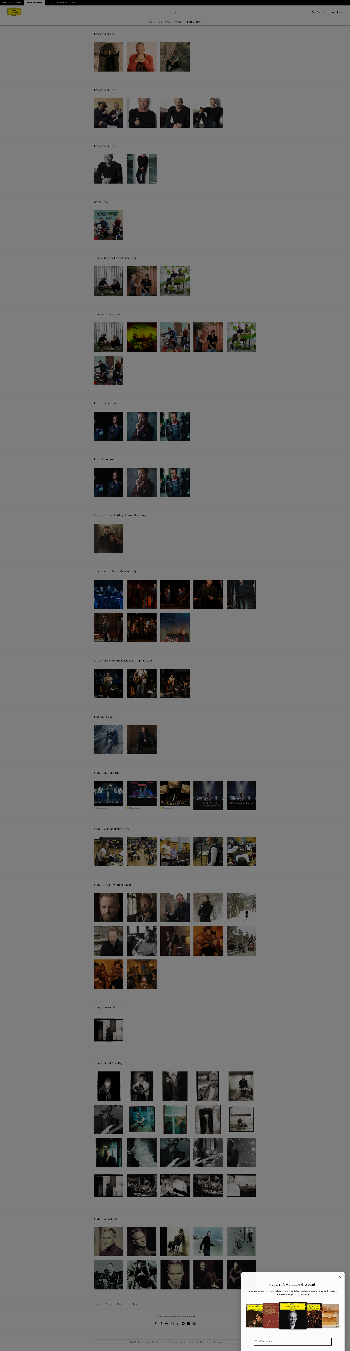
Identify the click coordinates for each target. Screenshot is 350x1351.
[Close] (339, 1276)
